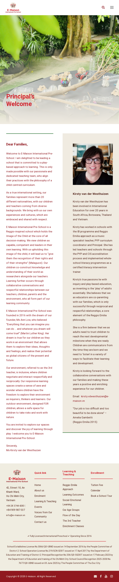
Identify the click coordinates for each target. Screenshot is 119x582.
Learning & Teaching (45, 501)
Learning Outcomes (73, 494)
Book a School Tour (101, 495)
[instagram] (111, 576)
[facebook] (101, 576)
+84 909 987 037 (15, 509)
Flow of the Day (71, 515)
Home (37, 485)
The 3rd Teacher (72, 520)
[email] (95, 576)
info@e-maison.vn (15, 515)
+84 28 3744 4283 (15, 505)
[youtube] (106, 576)
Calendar (95, 490)
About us (39, 490)
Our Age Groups (71, 509)
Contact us (40, 522)
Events (38, 506)
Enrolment (40, 495)
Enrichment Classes (73, 526)
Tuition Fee (97, 485)
